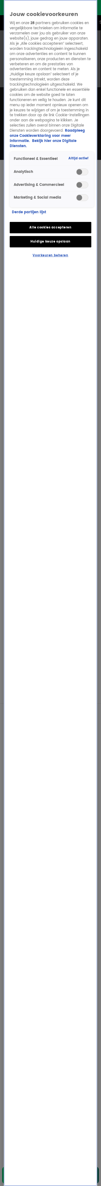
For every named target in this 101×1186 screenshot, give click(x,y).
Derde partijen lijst (29, 212)
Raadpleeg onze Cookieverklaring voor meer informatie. (47, 136)
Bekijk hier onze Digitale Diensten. (43, 143)
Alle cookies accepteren (50, 227)
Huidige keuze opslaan (50, 241)
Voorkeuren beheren (50, 255)
